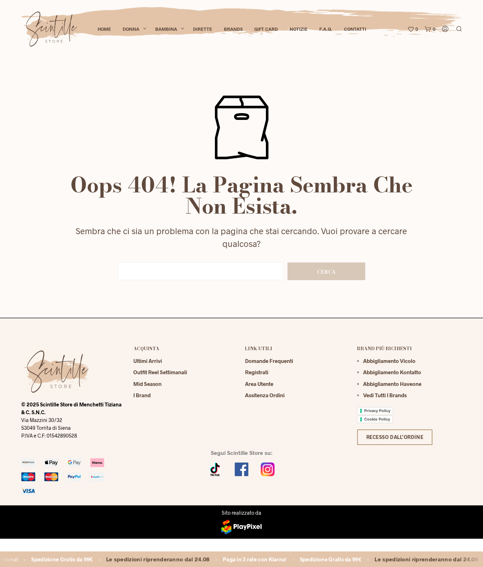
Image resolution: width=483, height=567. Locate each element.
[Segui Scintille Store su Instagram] (268, 468)
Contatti (355, 29)
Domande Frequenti (269, 361)
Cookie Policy (377, 419)
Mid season (147, 384)
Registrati (256, 372)
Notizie (299, 29)
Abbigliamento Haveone (392, 384)
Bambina (166, 29)
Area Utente (259, 384)
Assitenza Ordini (265, 395)
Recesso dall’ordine (395, 437)
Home (104, 29)
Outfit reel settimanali (160, 372)
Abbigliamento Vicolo (389, 361)
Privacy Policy (377, 410)
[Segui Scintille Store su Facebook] (241, 468)
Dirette (202, 29)
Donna (131, 29)
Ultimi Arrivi (147, 361)
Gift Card (266, 29)
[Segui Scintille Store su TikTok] (215, 468)
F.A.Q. (325, 29)
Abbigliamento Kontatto (392, 372)
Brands (233, 29)
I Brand (142, 395)
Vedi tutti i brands (385, 395)
